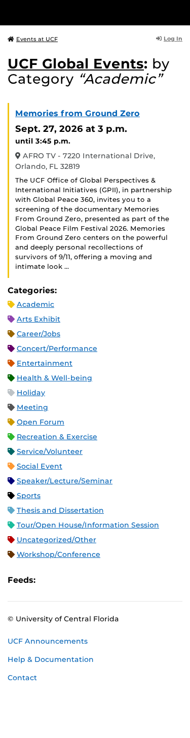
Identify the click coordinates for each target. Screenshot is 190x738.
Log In (173, 38)
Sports (29, 495)
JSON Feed (117, 580)
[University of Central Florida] (77, 12)
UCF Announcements (48, 641)
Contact (22, 677)
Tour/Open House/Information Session (88, 525)
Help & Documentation (51, 659)
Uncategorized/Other (56, 539)
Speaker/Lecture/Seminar (64, 480)
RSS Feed (83, 580)
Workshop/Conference (58, 554)
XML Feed (100, 580)
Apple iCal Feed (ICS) (48, 580)
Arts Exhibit (38, 319)
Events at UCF (37, 39)
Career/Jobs (38, 333)
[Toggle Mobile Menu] (179, 12)
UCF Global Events (76, 63)
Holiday (31, 392)
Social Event (39, 466)
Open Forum (40, 422)
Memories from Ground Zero (77, 113)
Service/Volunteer (50, 451)
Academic (35, 304)
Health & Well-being (54, 377)
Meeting (32, 407)
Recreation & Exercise (57, 436)
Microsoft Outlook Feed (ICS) (65, 580)
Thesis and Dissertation (60, 510)
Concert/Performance (57, 348)
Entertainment (44, 363)
